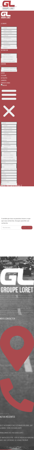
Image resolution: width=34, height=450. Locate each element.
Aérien (3, 73)
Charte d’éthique (8, 33)
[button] (9, 103)
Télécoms (3, 75)
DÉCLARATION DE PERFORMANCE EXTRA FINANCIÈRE (8, 39)
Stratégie (6, 35)
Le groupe (4, 23)
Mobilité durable (8, 30)
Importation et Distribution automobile (7, 56)
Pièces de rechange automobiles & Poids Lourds (8, 60)
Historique (6, 43)
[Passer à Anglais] (4, 85)
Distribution (4, 50)
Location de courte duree (10, 68)
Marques (5, 48)
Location (3, 64)
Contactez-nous (5, 83)
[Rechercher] (27, 228)
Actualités (4, 78)
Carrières (4, 80)
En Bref (5, 28)
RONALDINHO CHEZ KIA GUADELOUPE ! (12, 433)
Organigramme (7, 45)
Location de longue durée (9, 70)
